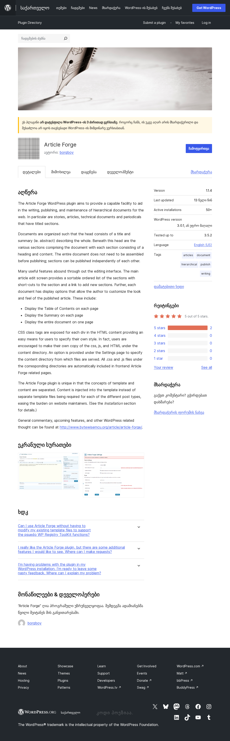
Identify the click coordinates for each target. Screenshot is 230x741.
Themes (64, 673)
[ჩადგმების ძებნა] (65, 38)
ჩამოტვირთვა (199, 148)
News (22, 673)
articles (188, 255)
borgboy (67, 152)
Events (142, 673)
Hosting (23, 680)
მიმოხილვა (61, 172)
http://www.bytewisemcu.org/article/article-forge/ (101, 427)
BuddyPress (188, 687)
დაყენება (89, 172)
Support (103, 673)
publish (205, 264)
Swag (143, 687)
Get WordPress (209, 8)
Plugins (63, 680)
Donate (144, 680)
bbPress (185, 680)
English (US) (203, 245)
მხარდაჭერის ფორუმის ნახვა (179, 412)
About (22, 666)
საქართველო (70, 712)
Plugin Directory (30, 22)
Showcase (65, 666)
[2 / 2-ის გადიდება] (138, 459)
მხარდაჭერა (201, 172)
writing (205, 273)
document (203, 255)
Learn (101, 666)
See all (206, 367)
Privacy (23, 687)
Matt (182, 673)
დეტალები (32, 172)
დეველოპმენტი (120, 172)
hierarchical (189, 264)
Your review (163, 367)
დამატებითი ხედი (169, 286)
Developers (106, 680)
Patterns (64, 687)
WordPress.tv (109, 687)
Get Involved (146, 666)
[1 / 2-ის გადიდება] (73, 459)
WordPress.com (190, 666)
